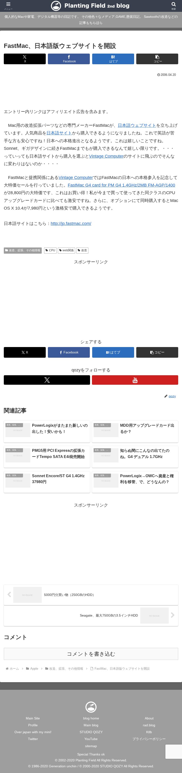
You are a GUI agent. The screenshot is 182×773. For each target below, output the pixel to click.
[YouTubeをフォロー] (135, 380)
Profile (33, 725)
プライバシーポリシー (149, 739)
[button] (157, 59)
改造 (84, 250)
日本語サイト (59, 133)
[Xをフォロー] (47, 380)
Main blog (91, 725)
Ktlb (149, 732)
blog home (91, 718)
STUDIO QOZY (91, 732)
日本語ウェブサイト (137, 125)
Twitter (33, 739)
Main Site (33, 718)
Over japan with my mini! (32, 732)
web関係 (68, 250)
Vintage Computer (106, 156)
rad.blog (149, 725)
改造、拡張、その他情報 (24, 250)
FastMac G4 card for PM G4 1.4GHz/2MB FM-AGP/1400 (121, 185)
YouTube (91, 739)
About (149, 718)
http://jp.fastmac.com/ (71, 223)
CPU (52, 250)
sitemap (91, 746)
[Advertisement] (91, 91)
